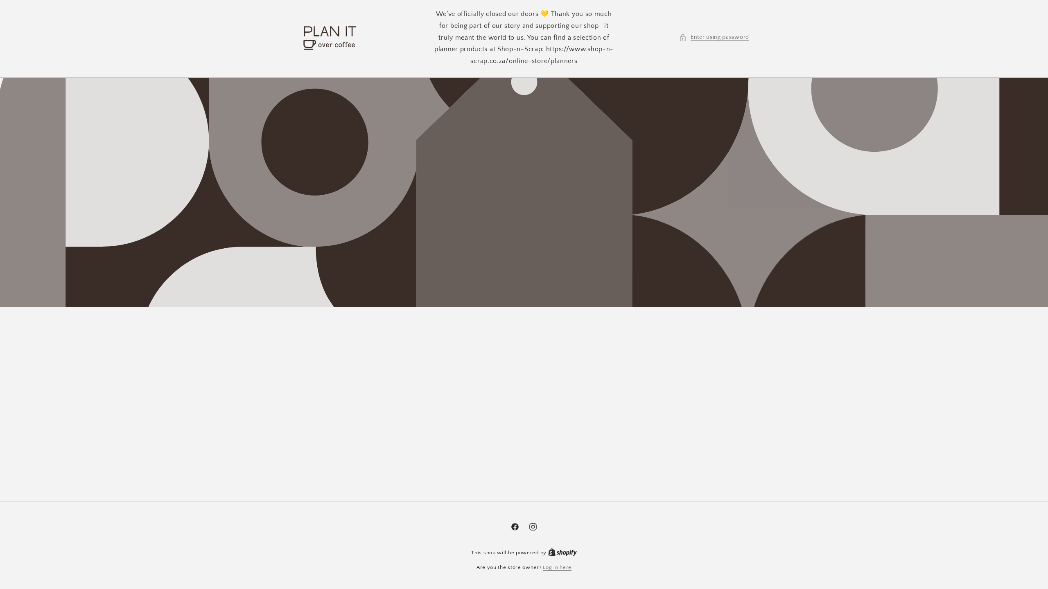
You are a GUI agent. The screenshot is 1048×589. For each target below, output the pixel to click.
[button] (714, 37)
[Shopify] (562, 552)
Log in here (557, 567)
